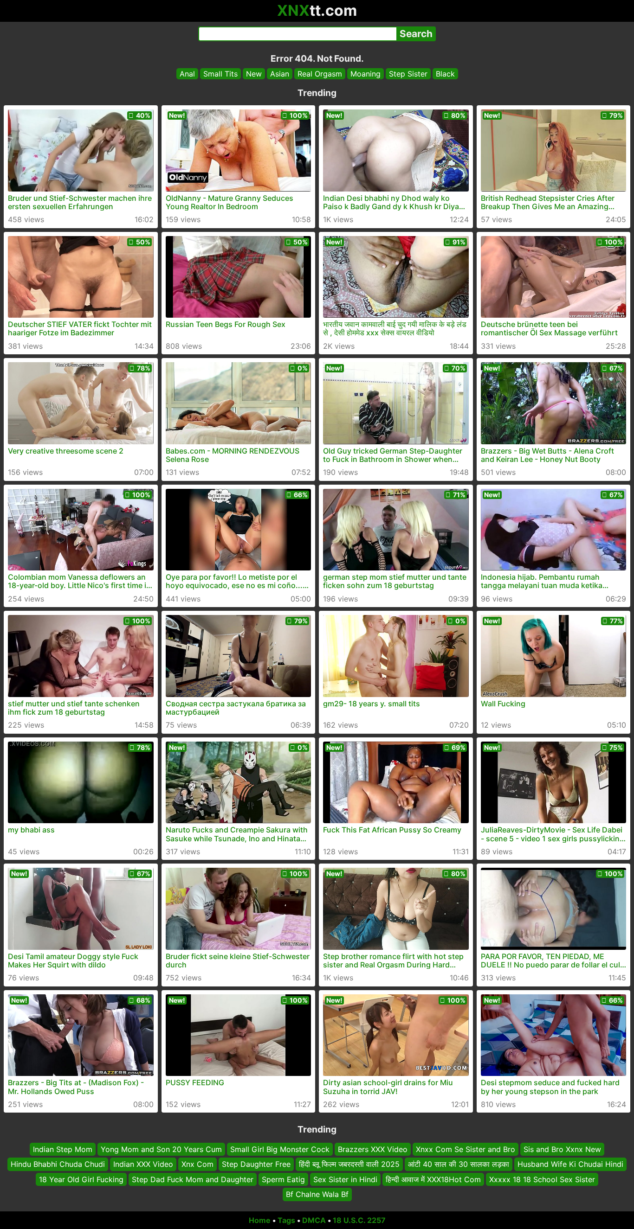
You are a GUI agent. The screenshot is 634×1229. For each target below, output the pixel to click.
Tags (286, 1220)
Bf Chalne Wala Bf (317, 1194)
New (254, 73)
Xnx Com (197, 1164)
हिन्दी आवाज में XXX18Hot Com (433, 1179)
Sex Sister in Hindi (345, 1179)
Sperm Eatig (283, 1179)
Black (445, 73)
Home (260, 1220)
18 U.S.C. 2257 (359, 1220)
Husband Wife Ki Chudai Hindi (570, 1164)
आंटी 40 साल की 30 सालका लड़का (458, 1164)
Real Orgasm (320, 73)
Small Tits (220, 73)
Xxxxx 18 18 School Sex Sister (542, 1179)
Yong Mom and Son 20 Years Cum (161, 1149)
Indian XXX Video (143, 1164)
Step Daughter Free (256, 1164)
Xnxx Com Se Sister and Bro (465, 1149)
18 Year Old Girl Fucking (81, 1179)
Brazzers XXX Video (373, 1149)
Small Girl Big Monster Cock (280, 1149)
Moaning (365, 73)
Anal (187, 73)
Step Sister (408, 73)
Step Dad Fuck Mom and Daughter (192, 1179)
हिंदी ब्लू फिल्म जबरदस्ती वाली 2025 (349, 1164)
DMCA (314, 1220)
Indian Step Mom (62, 1149)
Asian (279, 73)
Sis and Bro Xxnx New (562, 1149)
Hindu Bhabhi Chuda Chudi (58, 1164)
